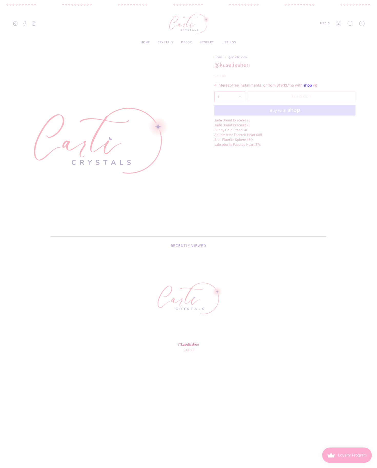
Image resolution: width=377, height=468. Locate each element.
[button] (350, 23)
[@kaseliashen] (189, 298)
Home (218, 57)
